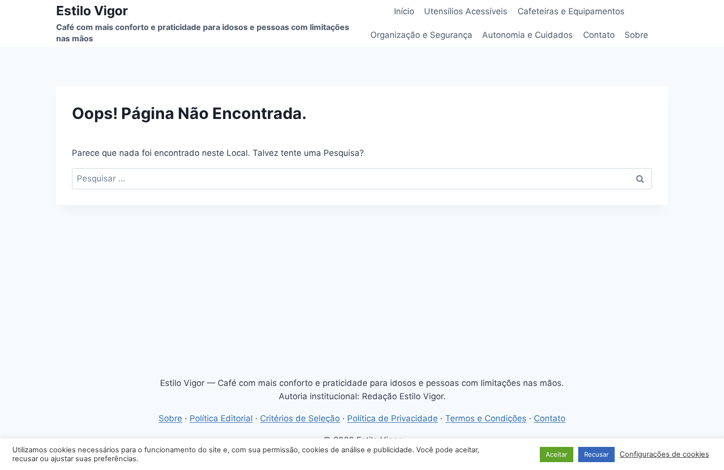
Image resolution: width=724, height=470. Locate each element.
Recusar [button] (596, 454)
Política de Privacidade (392, 418)
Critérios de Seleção (300, 418)
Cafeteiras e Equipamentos (571, 11)
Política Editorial (221, 418)
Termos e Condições (486, 418)
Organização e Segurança (421, 35)
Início (404, 11)
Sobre (636, 35)
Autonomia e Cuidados (527, 35)
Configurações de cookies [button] (664, 454)
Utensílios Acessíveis (465, 11)
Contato (599, 35)
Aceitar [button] (556, 454)
